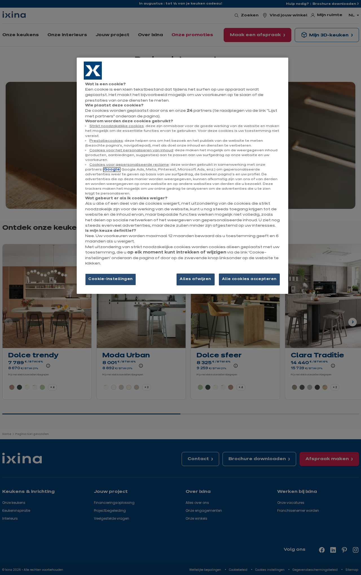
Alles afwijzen (195, 279)
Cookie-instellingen (110, 279)
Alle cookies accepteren (249, 279)
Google (112, 169)
